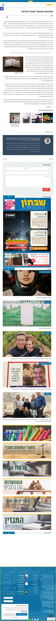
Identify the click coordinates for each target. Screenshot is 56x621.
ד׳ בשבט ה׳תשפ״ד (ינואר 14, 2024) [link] (16, 15)
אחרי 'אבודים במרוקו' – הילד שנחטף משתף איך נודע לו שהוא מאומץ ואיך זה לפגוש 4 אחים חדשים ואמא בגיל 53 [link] (27, 420)
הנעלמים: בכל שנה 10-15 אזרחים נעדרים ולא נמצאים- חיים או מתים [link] (31, 389)
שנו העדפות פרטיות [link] (51, 619)
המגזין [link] (36, 589)
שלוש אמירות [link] (21, 591)
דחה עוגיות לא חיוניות (9, 614)
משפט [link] (36, 577)
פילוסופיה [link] (35, 579)
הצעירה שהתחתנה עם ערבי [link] (43, 298)
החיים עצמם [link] (34, 584)
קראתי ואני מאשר (21, 614)
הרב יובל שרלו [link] (47, 132)
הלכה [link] (36, 582)
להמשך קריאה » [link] (21, 580)
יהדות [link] (36, 591)
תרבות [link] (36, 593)
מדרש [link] (36, 580)
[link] (2, 8)
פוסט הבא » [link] (5, 159)
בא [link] (52, 132)
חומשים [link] (35, 575)
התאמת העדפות (14, 617)
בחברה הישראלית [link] (35, 586)
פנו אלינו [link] (44, 618)
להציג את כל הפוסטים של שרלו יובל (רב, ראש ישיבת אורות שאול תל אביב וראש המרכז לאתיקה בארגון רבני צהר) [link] (23, 140)
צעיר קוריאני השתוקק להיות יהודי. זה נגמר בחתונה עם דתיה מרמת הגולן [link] (31, 359)
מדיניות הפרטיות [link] (24, 611)
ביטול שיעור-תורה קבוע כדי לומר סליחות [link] (20, 584)
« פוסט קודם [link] (51, 159)
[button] (3, 5)
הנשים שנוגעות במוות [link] (45, 328)
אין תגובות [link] (51, 17)
